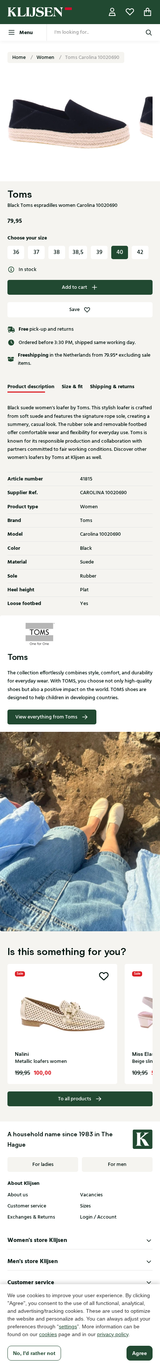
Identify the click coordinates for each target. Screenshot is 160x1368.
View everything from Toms (46, 717)
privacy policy (112, 1334)
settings (68, 1326)
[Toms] (80, 634)
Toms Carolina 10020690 (92, 57)
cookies (48, 1334)
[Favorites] (130, 12)
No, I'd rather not (34, 1353)
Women (45, 57)
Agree (139, 1353)
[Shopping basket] (148, 12)
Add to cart (74, 287)
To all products (74, 1099)
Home (19, 57)
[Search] (148, 32)
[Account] (112, 12)
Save (74, 309)
